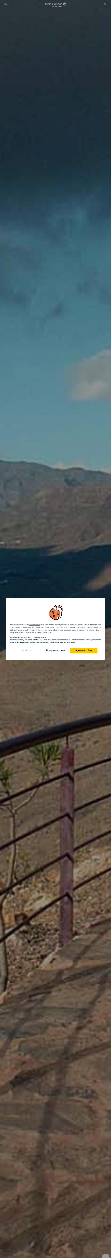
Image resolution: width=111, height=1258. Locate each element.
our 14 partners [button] (34, 625)
